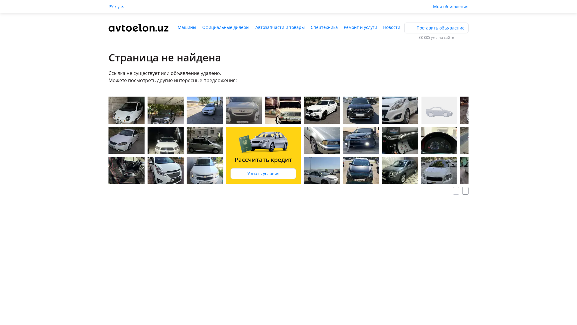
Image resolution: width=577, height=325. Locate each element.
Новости (391, 27)
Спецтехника (324, 27)
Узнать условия (263, 173)
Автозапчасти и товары (280, 27)
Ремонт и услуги (360, 27)
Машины (187, 27)
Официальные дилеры (225, 27)
